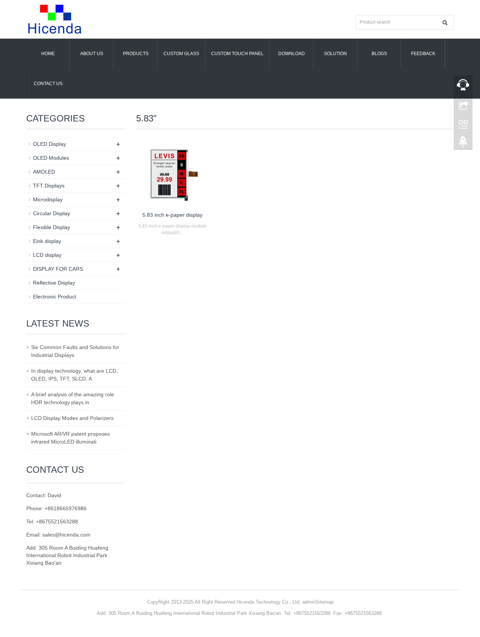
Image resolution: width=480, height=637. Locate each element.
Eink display (47, 241)
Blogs (379, 53)
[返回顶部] (463, 143)
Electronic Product (54, 297)
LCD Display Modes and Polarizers (72, 418)
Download (291, 53)
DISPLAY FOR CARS (58, 269)
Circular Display (51, 213)
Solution (335, 53)
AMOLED (44, 172)
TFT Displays (48, 186)
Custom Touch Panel (237, 53)
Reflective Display (54, 283)
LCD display (47, 255)
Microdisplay (48, 199)
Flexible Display (51, 227)
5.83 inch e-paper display (172, 215)
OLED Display (49, 144)
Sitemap (324, 602)
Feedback (423, 53)
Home (48, 53)
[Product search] (444, 23)
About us (91, 53)
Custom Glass (181, 53)
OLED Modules (51, 158)
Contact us (48, 83)
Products (135, 53)
